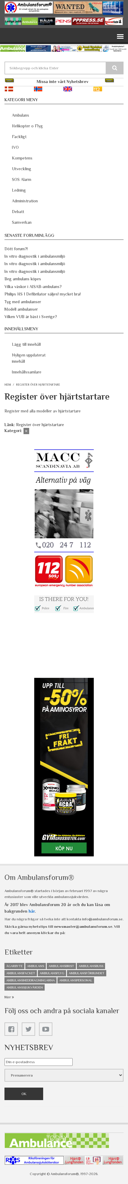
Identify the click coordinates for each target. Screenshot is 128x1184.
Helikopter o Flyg (27, 125)
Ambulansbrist (61, 966)
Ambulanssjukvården (24, 987)
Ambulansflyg (52, 973)
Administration (25, 200)
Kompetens (22, 158)
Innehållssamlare (26, 372)
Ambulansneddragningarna (30, 980)
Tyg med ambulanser (22, 301)
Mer (8, 997)
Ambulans (20, 115)
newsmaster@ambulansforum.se (83, 926)
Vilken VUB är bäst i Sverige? (30, 316)
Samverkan (22, 222)
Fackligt (19, 136)
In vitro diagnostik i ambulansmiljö (34, 256)
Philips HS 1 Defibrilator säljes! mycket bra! (42, 294)
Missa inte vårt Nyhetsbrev (62, 81)
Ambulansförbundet (86, 973)
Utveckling (21, 168)
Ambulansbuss (91, 966)
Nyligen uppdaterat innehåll (29, 358)
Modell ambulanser (21, 309)
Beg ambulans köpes (22, 278)
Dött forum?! (16, 248)
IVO (15, 147)
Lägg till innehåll (26, 344)
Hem (7, 384)
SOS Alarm (21, 179)
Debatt (18, 211)
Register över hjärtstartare (40, 424)
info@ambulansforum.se (102, 919)
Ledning (19, 190)
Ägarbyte (14, 966)
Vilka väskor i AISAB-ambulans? (33, 286)
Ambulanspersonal (75, 980)
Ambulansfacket (20, 973)
